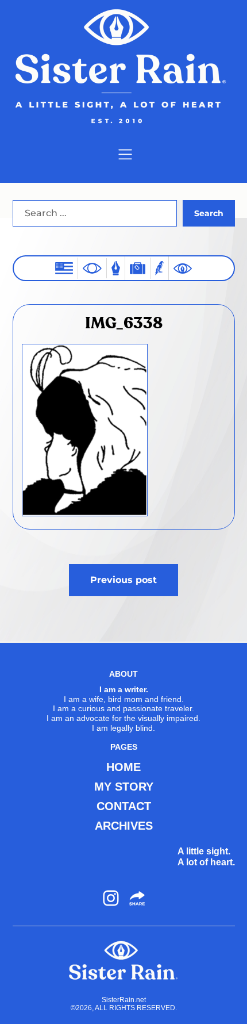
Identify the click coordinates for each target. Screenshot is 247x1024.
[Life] (115, 268)
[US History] (64, 268)
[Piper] (159, 268)
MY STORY (123, 786)
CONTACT (124, 806)
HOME (123, 767)
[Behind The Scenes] (182, 268)
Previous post (123, 579)
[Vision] (92, 268)
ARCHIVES (124, 825)
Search (208, 213)
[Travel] (137, 268)
